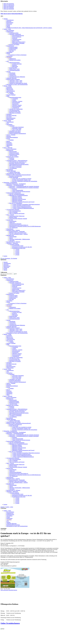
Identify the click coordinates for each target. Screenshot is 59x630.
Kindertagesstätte (13, 67)
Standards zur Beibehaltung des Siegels (18, 83)
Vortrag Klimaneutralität (17, 190)
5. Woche (17, 254)
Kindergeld (14, 38)
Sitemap (8, 26)
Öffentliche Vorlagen (17, 105)
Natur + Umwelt (10, 214)
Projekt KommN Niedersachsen (13, 192)
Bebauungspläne (13, 151)
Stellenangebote (10, 119)
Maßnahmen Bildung (17, 196)
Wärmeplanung (9, 229)
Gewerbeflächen (13, 168)
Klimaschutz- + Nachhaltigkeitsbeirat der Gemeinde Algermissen (24, 187)
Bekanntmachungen (10, 118)
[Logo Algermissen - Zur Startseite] (9, 258)
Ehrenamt (8, 136)
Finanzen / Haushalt (10, 94)
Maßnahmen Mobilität (17, 200)
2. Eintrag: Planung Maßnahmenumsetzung (22, 207)
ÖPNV (8, 146)
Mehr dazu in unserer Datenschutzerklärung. (12, 13)
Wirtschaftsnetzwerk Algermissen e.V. (17, 161)
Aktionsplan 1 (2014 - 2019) (15, 80)
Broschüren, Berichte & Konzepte (17, 163)
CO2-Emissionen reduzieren (12, 209)
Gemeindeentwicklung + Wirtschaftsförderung (16, 160)
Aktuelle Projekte (13, 155)
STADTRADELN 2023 (17, 245)
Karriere (5, 256)
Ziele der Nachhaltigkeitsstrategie (16, 194)
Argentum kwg (12, 75)
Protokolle (14, 189)
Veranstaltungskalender (14, 70)
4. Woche (17, 253)
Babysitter (11, 51)
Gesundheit (9, 57)
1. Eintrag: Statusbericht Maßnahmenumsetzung (23, 208)
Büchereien (9, 142)
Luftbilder (11, 93)
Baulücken (11, 158)
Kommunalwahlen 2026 (14, 111)
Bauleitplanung (9, 150)
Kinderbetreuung (10, 45)
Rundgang (14, 65)
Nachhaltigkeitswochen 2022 (18, 248)
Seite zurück (3, 590)
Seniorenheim (12, 74)
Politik (7, 96)
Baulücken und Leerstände (12, 156)
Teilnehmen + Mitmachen (12, 243)
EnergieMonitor (12, 221)
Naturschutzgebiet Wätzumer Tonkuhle (18, 218)
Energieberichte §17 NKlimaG (13, 241)
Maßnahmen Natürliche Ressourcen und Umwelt (23, 201)
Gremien (14, 100)
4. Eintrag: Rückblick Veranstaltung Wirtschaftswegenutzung (26, 204)
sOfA (7, 61)
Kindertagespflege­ (13, 48)
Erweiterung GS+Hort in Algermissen (17, 54)
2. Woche (17, 250)
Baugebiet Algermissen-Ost (15, 176)
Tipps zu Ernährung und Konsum (16, 213)
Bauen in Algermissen (11, 149)
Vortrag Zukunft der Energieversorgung (21, 191)
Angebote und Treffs (17, 63)
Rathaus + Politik (7, 85)
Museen (8, 141)
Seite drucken (14, 590)
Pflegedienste (12, 72)
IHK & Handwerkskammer (15, 165)
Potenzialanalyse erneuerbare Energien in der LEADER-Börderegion (25, 226)
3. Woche (17, 252)
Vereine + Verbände (10, 134)
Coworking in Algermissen (15, 167)
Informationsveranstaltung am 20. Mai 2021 (22, 247)
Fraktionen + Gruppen (17, 101)
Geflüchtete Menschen (11, 78)
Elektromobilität (12, 236)
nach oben (8, 590)
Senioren (8, 71)
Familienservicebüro (13, 33)
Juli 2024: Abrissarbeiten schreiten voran (21, 180)
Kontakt (8, 25)
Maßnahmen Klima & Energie (19, 199)
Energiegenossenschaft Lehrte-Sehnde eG (18, 225)
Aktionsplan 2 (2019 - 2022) (15, 82)
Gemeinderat (15, 98)
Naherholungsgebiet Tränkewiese (16, 216)
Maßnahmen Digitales (17, 198)
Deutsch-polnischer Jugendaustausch (17, 133)
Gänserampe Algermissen (18, 127)
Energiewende (9, 219)
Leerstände (11, 159)
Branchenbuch (9, 169)
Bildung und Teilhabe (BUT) (18, 42)
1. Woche (17, 249)
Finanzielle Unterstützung (15, 34)
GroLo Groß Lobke (16, 129)
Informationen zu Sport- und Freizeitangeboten (17, 84)
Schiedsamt (9, 114)
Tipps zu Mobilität (13, 212)
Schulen (8, 53)
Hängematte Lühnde (16, 128)
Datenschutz (9, 23)
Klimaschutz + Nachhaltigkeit (10, 182)
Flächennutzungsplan (14, 152)
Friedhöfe (11, 140)
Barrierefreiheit (9, 22)
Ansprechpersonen (10, 91)
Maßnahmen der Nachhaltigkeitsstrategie (18, 195)
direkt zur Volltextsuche (8, 5)
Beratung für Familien (14, 44)
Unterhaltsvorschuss (16, 39)
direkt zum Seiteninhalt (8, 8)
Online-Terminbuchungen (10, 623)
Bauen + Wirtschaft (7, 147)
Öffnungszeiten (9, 89)
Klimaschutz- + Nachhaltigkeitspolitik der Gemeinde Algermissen (24, 186)
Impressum (8, 21)
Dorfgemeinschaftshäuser (12, 137)
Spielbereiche (9, 56)
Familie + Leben (7, 29)
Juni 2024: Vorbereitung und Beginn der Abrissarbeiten (24, 181)
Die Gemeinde (9, 92)
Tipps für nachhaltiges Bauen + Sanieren (18, 234)
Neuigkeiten (9, 87)
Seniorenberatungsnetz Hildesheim (17, 76)
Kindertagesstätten (13, 47)
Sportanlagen (9, 143)
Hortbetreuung (12, 49)
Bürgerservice (9, 88)
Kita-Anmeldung (10, 30)
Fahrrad (11, 238)
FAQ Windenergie (13, 227)
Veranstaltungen (10, 20)
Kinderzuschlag (15, 40)
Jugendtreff (11, 125)
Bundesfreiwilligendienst (15, 132)
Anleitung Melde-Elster (14, 172)
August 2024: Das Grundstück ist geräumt (21, 178)
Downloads (9, 116)
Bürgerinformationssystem (15, 97)
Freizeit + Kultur (7, 120)
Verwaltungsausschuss (14, 110)
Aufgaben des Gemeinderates (16, 109)
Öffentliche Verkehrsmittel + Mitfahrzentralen (19, 239)
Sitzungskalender (16, 102)
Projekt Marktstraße (13, 177)
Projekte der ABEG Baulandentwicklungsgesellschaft (18, 174)
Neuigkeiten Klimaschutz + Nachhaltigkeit (16, 183)
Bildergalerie (15, 66)
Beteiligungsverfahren (14, 154)
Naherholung (9, 145)
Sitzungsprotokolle (16, 106)
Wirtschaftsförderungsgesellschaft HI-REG (19, 164)
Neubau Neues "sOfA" (14, 69)
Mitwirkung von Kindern (15, 112)
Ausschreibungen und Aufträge (13, 173)
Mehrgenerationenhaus (14, 62)
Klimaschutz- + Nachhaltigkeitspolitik (15, 185)
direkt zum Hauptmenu (8, 6)
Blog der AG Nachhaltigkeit (15, 203)
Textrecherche (15, 103)
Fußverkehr (11, 240)
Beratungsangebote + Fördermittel (17, 231)
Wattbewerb (12, 222)
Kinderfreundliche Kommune (13, 79)
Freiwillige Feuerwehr (11, 115)
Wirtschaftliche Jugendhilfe (18, 43)
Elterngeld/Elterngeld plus (18, 35)
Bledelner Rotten (13, 217)
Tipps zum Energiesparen (15, 210)
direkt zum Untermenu (8, 7)
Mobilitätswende (10, 235)
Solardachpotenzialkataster (15, 223)
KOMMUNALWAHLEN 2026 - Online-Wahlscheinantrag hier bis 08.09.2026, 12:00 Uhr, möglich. (29, 27)
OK (2, 16)
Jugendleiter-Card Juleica (15, 131)
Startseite (5, 18)
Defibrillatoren (12, 58)
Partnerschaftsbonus (16, 36)
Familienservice (9, 31)
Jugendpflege (9, 52)
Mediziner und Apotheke (15, 60)
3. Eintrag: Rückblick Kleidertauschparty (21, 205)
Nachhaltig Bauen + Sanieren (13, 230)
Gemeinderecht (15, 107)
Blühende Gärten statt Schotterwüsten (17, 232)
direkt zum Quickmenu (8, 3)
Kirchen (8, 138)
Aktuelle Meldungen (11, 170)
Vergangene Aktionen (14, 244)
